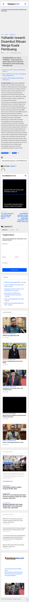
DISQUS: (17, 229)
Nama (4, 257)
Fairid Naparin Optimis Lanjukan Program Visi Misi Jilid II (12, 488)
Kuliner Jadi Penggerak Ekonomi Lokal (14, 299)
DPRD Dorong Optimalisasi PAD (12, 282)
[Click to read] (14, 186)
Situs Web (4, 263)
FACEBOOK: (12, 229)
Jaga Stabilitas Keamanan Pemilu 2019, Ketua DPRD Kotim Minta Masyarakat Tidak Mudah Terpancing (22, 217)
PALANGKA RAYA (7, 451)
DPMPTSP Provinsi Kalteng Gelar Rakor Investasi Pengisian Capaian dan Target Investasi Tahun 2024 (14, 496)
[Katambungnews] (13, 5)
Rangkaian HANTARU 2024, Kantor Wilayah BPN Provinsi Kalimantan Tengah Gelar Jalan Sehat (13, 506)
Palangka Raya (8, 463)
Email (17, 257)
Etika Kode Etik (9, 572)
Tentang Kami (8, 568)
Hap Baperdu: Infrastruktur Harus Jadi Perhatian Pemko (14, 588)
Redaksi (14, 575)
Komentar (5, 243)
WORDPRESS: (5, 229)
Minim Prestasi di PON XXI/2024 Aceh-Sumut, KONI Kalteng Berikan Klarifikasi (13, 467)
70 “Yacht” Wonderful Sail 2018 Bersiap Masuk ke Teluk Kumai (7, 216)
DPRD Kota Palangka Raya (9, 333)
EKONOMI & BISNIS (8, 514)
